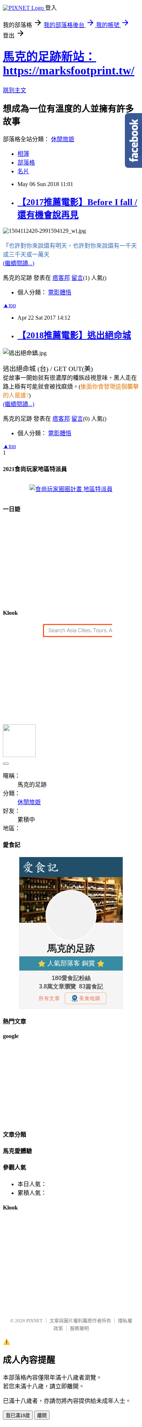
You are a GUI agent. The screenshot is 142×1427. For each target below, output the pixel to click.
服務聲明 (79, 1328)
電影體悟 (59, 292)
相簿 (23, 154)
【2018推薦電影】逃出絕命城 (74, 335)
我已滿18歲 (18, 1415)
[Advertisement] (39, 1084)
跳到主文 (14, 90)
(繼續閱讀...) (18, 263)
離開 (42, 1415)
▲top (9, 305)
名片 (23, 171)
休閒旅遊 (62, 139)
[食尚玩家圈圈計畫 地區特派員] (71, 489)
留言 (77, 278)
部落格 (26, 162)
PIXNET (34, 1320)
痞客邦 (61, 278)
